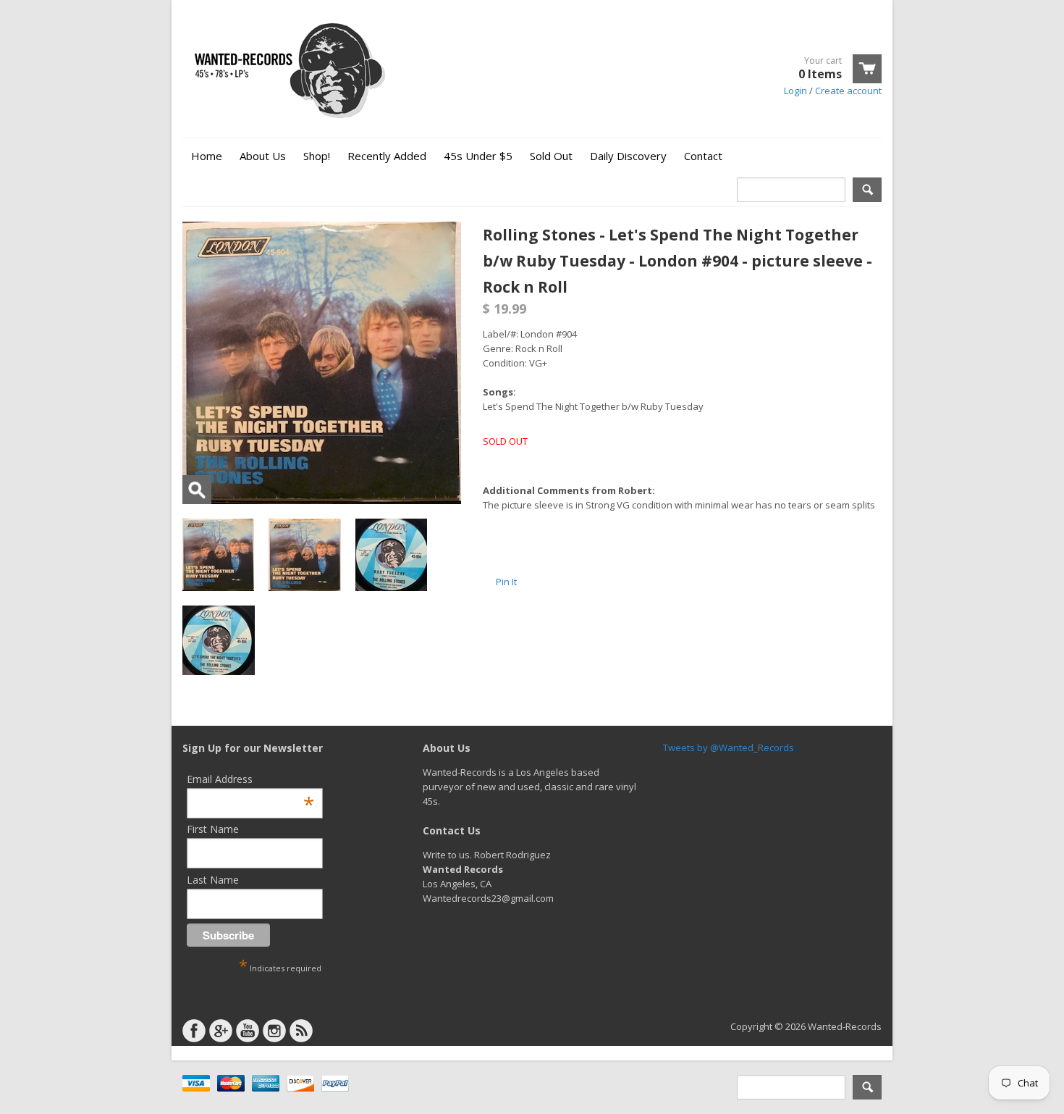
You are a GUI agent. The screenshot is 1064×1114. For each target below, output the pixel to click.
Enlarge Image (196, 489)
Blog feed (301, 1030)
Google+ (220, 1030)
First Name (213, 829)
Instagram (274, 1030)
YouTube (247, 1030)
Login (795, 90)
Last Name (213, 880)
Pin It (506, 581)
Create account (848, 90)
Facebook (194, 1030)
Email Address (250, 779)
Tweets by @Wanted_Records (728, 747)
